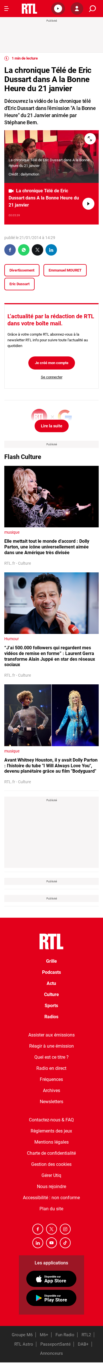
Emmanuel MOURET (65, 270)
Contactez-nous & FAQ (51, 1120)
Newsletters (51, 1101)
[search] (92, 8)
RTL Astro (23, 1344)
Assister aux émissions (51, 1035)
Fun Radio (65, 1334)
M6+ (44, 1334)
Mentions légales (51, 1142)
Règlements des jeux (51, 1131)
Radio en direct (51, 1068)
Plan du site (51, 1208)
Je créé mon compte (51, 363)
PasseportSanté (55, 1344)
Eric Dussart (19, 284)
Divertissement (21, 270)
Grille (51, 961)
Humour (11, 639)
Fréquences (51, 1079)
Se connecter (51, 377)
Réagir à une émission (51, 1046)
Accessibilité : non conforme (51, 1197)
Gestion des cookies (51, 1164)
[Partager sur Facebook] (10, 250)
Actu (51, 983)
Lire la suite (51, 426)
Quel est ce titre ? (51, 1057)
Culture (51, 994)
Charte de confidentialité (51, 1153)
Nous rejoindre (51, 1186)
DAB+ (83, 1344)
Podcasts (51, 972)
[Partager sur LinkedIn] (51, 250)
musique (11, 532)
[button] (58, 8)
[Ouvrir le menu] (6, 8)
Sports (51, 1005)
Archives (51, 1090)
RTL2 (86, 1334)
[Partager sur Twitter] (37, 250)
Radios (51, 1016)
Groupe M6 (22, 1334)
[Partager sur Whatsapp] (23, 250)
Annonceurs (51, 1353)
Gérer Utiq (51, 1175)
